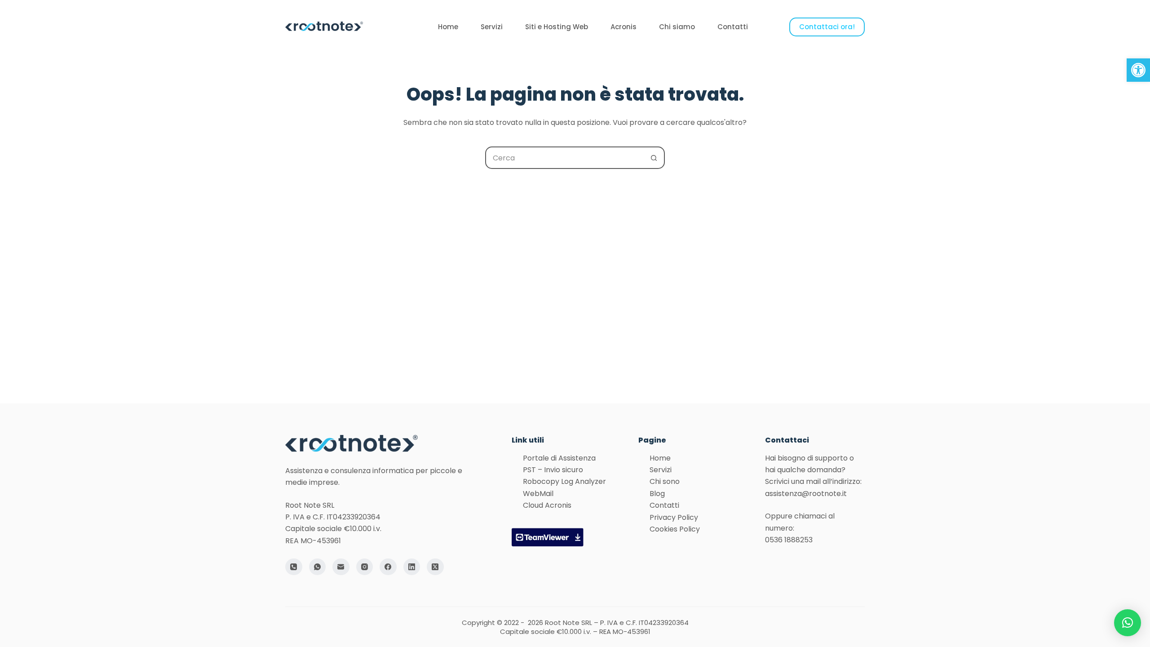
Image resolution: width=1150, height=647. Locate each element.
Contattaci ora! (827, 26)
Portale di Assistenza (559, 458)
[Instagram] (364, 567)
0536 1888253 (789, 540)
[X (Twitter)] (435, 567)
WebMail (538, 493)
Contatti (732, 26)
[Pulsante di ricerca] (653, 157)
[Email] (340, 567)
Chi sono (665, 481)
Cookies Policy (675, 529)
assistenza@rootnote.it (806, 493)
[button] (1138, 70)
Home (448, 26)
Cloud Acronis (547, 505)
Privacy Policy (674, 517)
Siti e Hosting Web (556, 26)
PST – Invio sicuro (553, 470)
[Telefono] (293, 567)
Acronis (623, 26)
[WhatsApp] (317, 567)
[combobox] (564, 157)
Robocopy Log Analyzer (564, 481)
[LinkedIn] (411, 567)
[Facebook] (388, 567)
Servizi (492, 26)
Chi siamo (677, 26)
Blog (657, 493)
